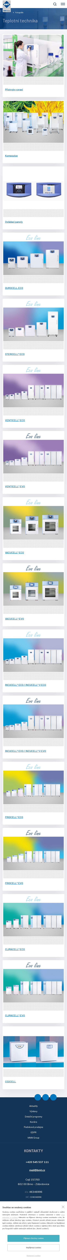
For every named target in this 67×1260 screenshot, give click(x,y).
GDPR (33, 1132)
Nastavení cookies (33, 1255)
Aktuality (33, 1106)
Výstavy (33, 1111)
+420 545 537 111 (37, 1162)
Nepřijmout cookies (33, 1248)
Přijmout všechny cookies (33, 1238)
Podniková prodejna (33, 1127)
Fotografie (19, 13)
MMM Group (33, 1137)
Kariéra (33, 1122)
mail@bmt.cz (37, 1170)
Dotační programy (33, 1116)
